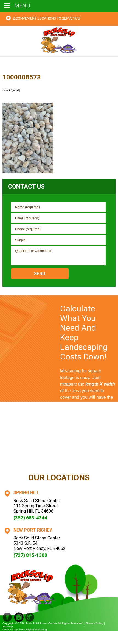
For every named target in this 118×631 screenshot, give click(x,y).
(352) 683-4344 (30, 518)
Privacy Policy (94, 623)
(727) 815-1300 (30, 555)
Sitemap (7, 626)
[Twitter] (30, 617)
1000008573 (21, 77)
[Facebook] (7, 617)
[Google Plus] (19, 617)
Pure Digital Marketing (33, 629)
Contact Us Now (88, 460)
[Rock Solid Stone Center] (59, 40)
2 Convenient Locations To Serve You (46, 18)
